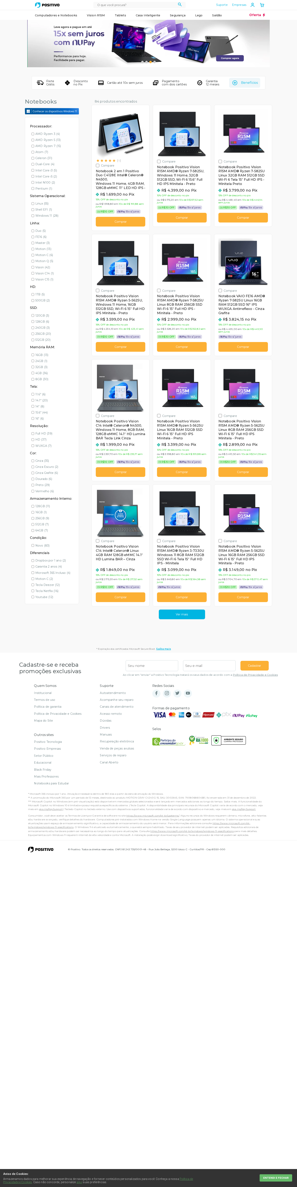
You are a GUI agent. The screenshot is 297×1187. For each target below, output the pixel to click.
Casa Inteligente (148, 15)
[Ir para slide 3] (150, 62)
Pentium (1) (43, 188)
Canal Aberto (109, 762)
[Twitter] (177, 693)
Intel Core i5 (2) (46, 176)
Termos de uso (44, 700)
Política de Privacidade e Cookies (255, 674)
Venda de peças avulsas (117, 748)
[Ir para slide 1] (142, 62)
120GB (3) (42, 315)
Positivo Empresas (47, 748)
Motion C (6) (44, 255)
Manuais (106, 734)
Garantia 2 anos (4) (48, 566)
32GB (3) (41, 367)
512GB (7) (42, 524)
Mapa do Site (43, 720)
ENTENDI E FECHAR (276, 1177)
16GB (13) (41, 355)
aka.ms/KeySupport (51, 809)
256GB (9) (42, 518)
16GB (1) (41, 512)
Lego (199, 15)
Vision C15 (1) (44, 279)
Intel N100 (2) (45, 182)
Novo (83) (42, 545)
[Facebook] (156, 693)
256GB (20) (43, 334)
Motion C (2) (44, 579)
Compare (107, 165)
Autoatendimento (113, 693)
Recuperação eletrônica (117, 741)
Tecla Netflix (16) (46, 591)
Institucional (43, 693)
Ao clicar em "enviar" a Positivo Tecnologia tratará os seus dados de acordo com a (200, 674)
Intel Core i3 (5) (46, 170)
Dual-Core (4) (44, 164)
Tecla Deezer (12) (47, 585)
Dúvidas (105, 720)
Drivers (105, 727)
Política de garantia (47, 706)
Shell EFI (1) (43, 209)
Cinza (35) (42, 461)
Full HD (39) (43, 433)
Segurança (177, 15)
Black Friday (42, 769)
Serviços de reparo (113, 755)
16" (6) (39, 418)
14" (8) (39, 406)
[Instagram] (167, 693)
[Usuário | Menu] (253, 5)
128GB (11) (42, 506)
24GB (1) (41, 361)
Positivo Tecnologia (48, 742)
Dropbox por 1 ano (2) (50, 560)
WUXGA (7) (43, 446)
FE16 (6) (40, 237)
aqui (79, 1182)
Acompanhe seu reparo (117, 700)
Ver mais (182, 614)
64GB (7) (41, 530)
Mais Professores (46, 776)
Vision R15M (96, 15)
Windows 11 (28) (46, 215)
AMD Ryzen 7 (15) (48, 146)
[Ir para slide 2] (146, 62)
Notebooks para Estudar (51, 783)
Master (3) (42, 243)
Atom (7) (41, 152)
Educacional (42, 762)
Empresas (239, 4)
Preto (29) (42, 485)
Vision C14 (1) (44, 273)
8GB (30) (41, 379)
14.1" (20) (41, 400)
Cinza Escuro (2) (46, 467)
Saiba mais (163, 648)
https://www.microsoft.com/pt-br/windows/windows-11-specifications (192, 831)
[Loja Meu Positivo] (47, 5)
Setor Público (43, 756)
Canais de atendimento (116, 706)
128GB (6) (42, 321)
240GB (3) (42, 328)
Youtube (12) (44, 597)
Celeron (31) (43, 158)
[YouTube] (188, 693)
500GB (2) (42, 300)
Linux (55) (42, 203)
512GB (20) (43, 340)
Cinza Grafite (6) (46, 473)
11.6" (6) (40, 394)
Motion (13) (43, 249)
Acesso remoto (111, 714)
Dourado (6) (43, 479)
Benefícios (249, 83)
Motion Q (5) (44, 261)
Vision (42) (42, 267)
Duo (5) (40, 231)
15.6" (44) (41, 412)
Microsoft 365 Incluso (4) (52, 573)
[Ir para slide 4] (154, 62)
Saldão (217, 15)
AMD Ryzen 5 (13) (48, 140)
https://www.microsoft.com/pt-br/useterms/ (152, 815)
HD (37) (40, 439)
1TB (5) (40, 294)
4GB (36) (41, 373)
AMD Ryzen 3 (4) (47, 134)
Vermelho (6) (44, 491)
